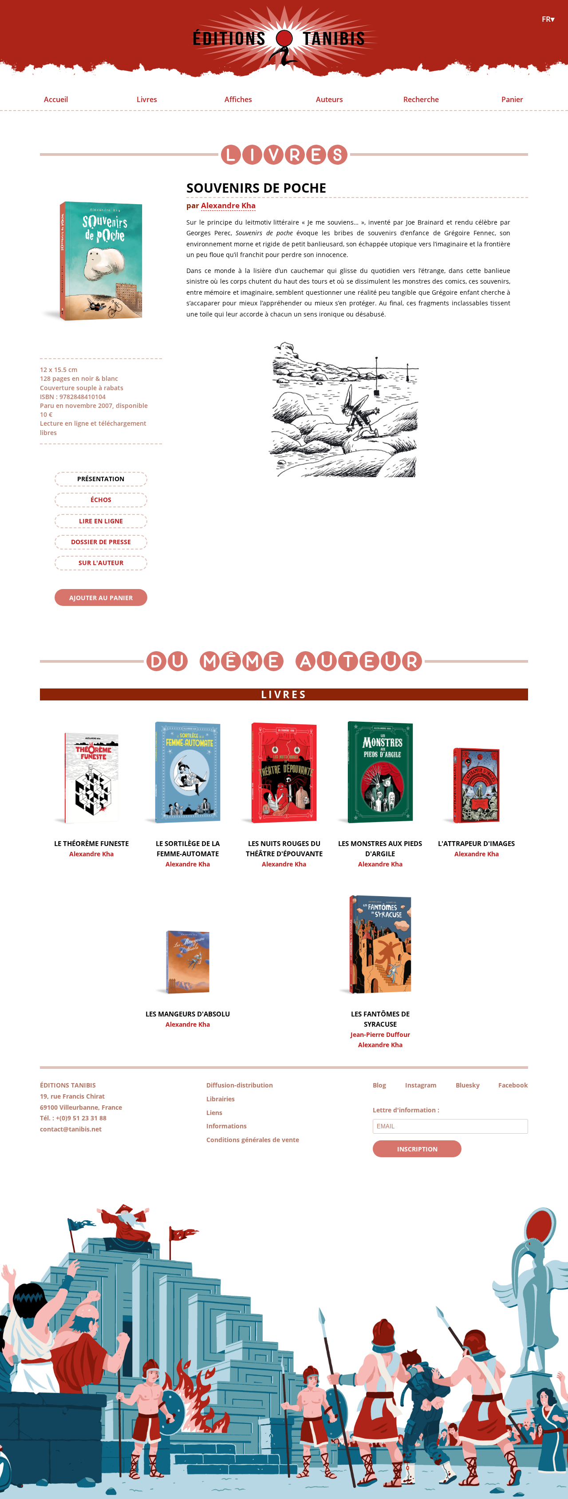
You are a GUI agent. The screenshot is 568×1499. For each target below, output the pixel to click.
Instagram (421, 1085)
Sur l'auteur (101, 562)
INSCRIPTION (417, 1149)
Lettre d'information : (406, 1110)
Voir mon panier (101, 614)
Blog (379, 1085)
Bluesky (468, 1085)
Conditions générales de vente (252, 1139)
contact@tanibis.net (71, 1129)
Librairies (220, 1099)
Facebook (513, 1085)
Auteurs (329, 99)
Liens (214, 1112)
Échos (101, 499)
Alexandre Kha (228, 205)
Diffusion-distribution (239, 1085)
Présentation (100, 479)
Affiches (238, 99)
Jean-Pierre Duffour (380, 1034)
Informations (226, 1126)
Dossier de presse (101, 542)
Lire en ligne (101, 521)
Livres (147, 99)
